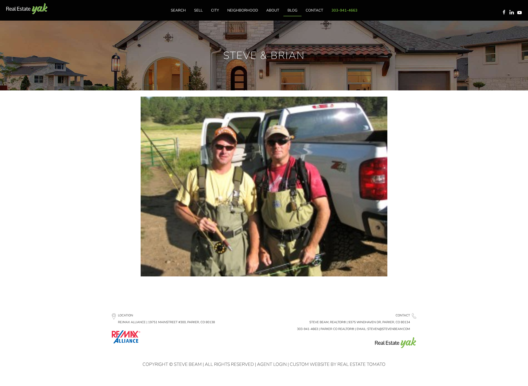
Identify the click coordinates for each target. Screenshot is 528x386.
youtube (520, 12)
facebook (504, 12)
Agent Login (272, 364)
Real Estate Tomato (361, 364)
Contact (403, 315)
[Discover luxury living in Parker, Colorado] (26, 9)
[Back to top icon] (508, 377)
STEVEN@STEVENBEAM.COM (388, 329)
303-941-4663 (307, 329)
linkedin (512, 12)
